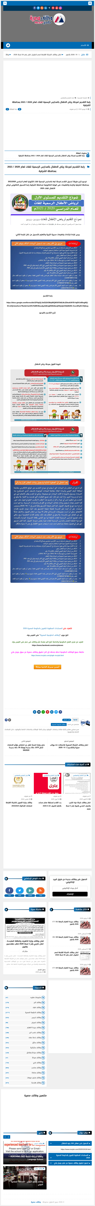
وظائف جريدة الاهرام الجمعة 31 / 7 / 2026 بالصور (65, 923)
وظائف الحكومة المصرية (58, 724)
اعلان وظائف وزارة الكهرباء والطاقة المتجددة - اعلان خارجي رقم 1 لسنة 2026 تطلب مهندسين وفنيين (25, 943)
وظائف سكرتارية (23, 1047)
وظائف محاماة (23, 1072)
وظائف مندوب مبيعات (23, 1077)
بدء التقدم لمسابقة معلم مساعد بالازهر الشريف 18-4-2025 (79, 804)
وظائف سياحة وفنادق (23, 1052)
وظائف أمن (23, 1002)
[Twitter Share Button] (56, 712)
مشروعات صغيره (23, 997)
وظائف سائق (23, 1042)
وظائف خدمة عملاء (23, 1037)
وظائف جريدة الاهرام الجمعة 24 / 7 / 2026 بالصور (65, 969)
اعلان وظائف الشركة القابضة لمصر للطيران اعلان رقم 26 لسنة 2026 (62, 54)
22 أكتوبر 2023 (25, 799)
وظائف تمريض (23, 1022)
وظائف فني (23, 1062)
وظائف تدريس (23, 1017)
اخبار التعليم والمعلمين (67, 98)
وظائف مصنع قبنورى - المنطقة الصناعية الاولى (27, 1158)
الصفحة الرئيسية (82, 98)
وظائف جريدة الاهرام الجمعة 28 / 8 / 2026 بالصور (65, 938)
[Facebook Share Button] (60, 712)
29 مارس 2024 (55, 799)
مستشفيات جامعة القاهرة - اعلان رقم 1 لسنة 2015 (27, 1183)
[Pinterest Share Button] (52, 712)
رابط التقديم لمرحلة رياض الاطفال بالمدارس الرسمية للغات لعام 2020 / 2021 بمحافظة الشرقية (51, 155)
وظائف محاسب (23, 1067)
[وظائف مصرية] (47, 19)
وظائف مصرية (36, 1202)
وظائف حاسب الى (23, 1032)
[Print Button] (34, 712)
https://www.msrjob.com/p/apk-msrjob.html (47, 655)
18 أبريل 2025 (84, 799)
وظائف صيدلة (23, 1057)
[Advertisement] (47, 33)
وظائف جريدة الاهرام (23, 1027)
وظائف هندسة (23, 1082)
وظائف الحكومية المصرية (50, 635)
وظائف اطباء (23, 1007)
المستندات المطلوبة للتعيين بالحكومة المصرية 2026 (42, 628)
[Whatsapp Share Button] (43, 712)
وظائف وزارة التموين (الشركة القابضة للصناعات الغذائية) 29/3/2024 (48, 804)
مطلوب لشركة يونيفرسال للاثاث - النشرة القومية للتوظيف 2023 (20, 804)
